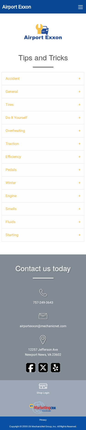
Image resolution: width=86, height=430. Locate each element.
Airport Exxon (16, 7)
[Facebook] (30, 367)
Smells (11, 209)
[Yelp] (55, 367)
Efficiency (13, 157)
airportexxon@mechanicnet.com (43, 326)
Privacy (43, 420)
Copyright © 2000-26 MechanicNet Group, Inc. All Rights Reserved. (43, 426)
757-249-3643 (43, 302)
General (12, 91)
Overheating (15, 130)
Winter (11, 183)
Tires (10, 104)
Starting (12, 235)
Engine (11, 196)
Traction (12, 144)
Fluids (10, 222)
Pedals (11, 170)
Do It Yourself (16, 117)
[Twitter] (43, 367)
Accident (12, 78)
